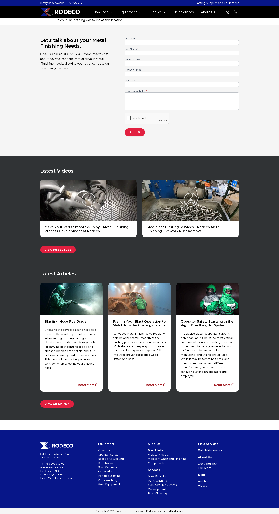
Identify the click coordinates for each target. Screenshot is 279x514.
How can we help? (136, 91)
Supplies (155, 12)
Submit (135, 132)
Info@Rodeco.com (52, 3)
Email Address (133, 59)
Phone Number (133, 70)
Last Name (131, 49)
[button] (88, 200)
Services (154, 470)
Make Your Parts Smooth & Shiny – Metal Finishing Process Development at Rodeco (87, 229)
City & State (132, 80)
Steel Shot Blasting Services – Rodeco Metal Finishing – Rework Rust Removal (183, 229)
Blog (225, 12)
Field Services (183, 12)
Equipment (128, 12)
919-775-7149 (75, 3)
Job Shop (101, 12)
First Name (132, 38)
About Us (208, 12)
